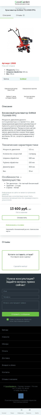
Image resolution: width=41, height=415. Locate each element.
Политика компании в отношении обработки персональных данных (20, 401)
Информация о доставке (15, 225)
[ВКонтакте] (21, 396)
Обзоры (5, 344)
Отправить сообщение (20, 314)
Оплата (5, 351)
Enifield (23, 79)
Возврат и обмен (9, 365)
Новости (5, 337)
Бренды (5, 330)
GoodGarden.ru (10, 386)
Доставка (6, 358)
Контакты (6, 372)
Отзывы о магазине (9, 379)
